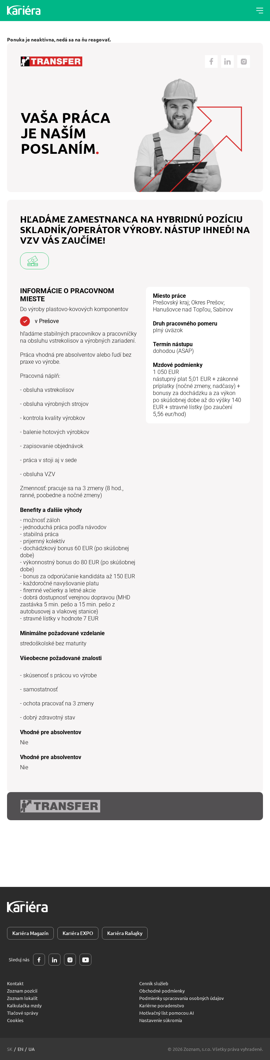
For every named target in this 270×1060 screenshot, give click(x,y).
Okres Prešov (207, 302)
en (20, 1049)
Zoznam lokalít (22, 998)
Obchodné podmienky (162, 991)
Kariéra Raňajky (124, 933)
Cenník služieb (153, 983)
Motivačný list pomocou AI (166, 1013)
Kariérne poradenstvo (161, 1005)
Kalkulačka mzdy (24, 1005)
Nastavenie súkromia (160, 1020)
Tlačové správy (22, 1013)
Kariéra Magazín (30, 933)
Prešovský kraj (171, 302)
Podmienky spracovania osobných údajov (181, 998)
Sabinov (223, 309)
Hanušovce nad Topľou (182, 309)
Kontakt (15, 983)
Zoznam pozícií (22, 991)
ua (31, 1049)
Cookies (15, 1020)
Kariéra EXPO (78, 933)
